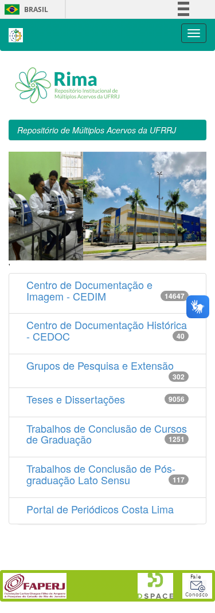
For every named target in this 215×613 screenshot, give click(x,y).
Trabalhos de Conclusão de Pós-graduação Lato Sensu (100, 474)
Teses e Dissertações (75, 398)
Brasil (24, 9)
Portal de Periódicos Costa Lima (100, 508)
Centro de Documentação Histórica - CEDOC (106, 330)
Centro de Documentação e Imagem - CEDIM (89, 290)
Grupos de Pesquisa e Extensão (100, 365)
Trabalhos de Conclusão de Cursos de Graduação (106, 434)
